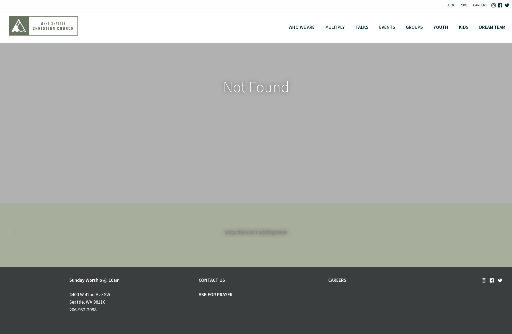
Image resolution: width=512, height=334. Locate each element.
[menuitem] (451, 5)
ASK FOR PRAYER (216, 294)
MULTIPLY (335, 27)
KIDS (464, 27)
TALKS (362, 27)
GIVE (464, 5)
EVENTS (387, 27)
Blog (451, 5)
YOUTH (441, 27)
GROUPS (414, 27)
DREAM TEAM (492, 27)
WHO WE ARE (302, 27)
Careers (480, 5)
